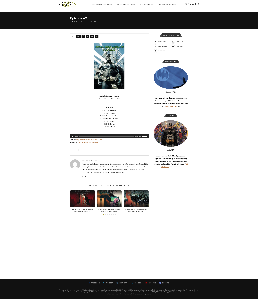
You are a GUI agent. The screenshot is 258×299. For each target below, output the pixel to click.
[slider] (145, 136)
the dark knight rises (107, 150)
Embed (101, 140)
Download (94, 140)
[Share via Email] (96, 36)
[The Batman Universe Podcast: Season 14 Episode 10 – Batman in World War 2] (109, 198)
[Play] (73, 136)
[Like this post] (79, 36)
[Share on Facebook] (83, 36)
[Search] (199, 4)
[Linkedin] (190, 4)
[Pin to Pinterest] (92, 36)
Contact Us (129, 296)
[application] (109, 136)
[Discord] (195, 4)
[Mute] (140, 136)
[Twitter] (186, 4)
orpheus (73, 150)
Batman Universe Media (126, 4)
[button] (72, 202)
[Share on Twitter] (87, 36)
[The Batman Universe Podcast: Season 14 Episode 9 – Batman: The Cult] (136, 198)
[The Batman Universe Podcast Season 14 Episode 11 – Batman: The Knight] (82, 198)
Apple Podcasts (83, 142)
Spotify (91, 142)
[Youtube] (193, 4)
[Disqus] (109, 244)
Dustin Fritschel (77, 22)
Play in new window (82, 140)
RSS (96, 142)
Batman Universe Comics (102, 4)
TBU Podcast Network (167, 4)
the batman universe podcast (89, 150)
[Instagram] (188, 4)
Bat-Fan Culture (146, 4)
